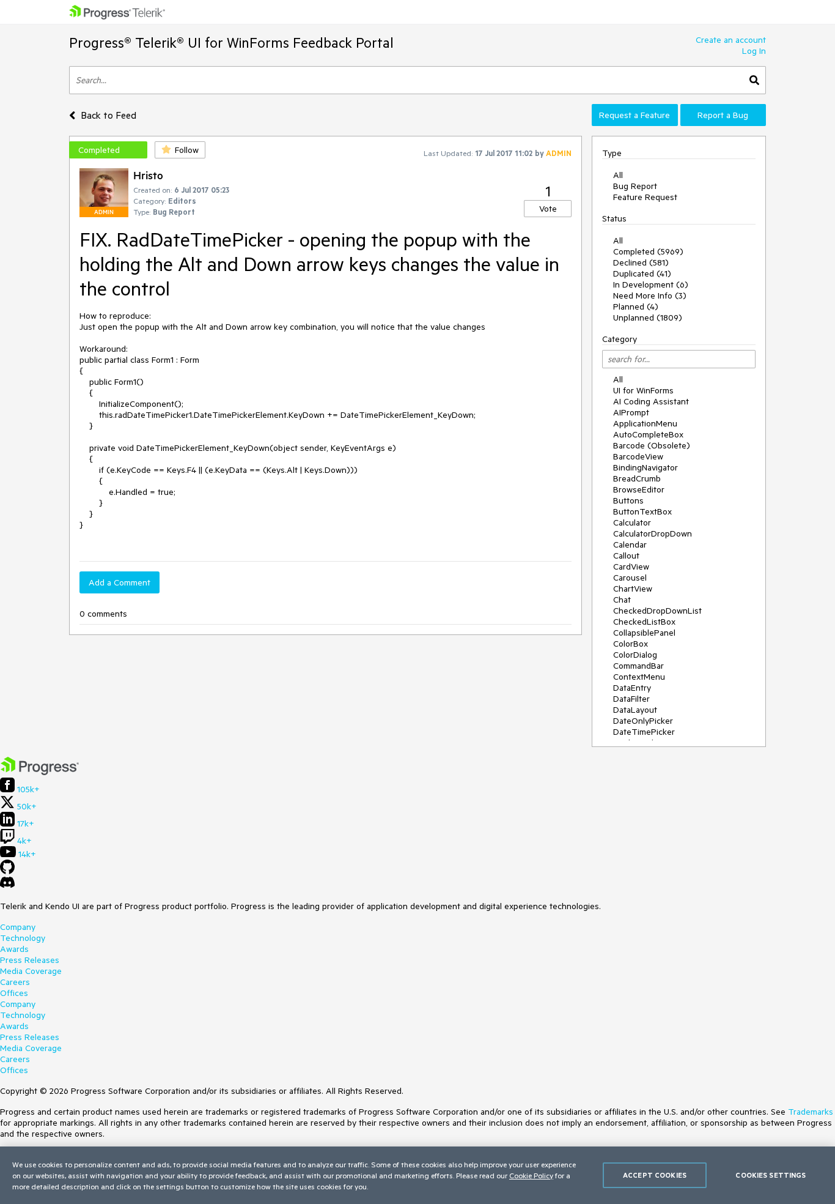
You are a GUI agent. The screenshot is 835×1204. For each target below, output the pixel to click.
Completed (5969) (648, 251)
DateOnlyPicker (643, 720)
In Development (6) (650, 284)
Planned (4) (635, 306)
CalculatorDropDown (652, 533)
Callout (626, 555)
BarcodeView (638, 456)
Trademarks (810, 1111)
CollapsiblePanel (644, 632)
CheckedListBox (644, 621)
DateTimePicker (644, 731)
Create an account (731, 39)
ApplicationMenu (645, 423)
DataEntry (632, 687)
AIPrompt (631, 412)
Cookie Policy (531, 1175)
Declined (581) (641, 262)
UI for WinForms (643, 390)
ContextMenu (639, 676)
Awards (14, 948)
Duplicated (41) (642, 273)
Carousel (630, 577)
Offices (14, 992)
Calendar (630, 544)
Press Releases (29, 959)
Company (17, 926)
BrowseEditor (638, 489)
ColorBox (630, 643)
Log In (754, 50)
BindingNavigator (645, 467)
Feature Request (645, 197)
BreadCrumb (637, 478)
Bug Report (635, 185)
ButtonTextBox (642, 511)
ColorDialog (635, 654)
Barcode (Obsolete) (651, 445)
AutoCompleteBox (648, 434)
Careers (15, 981)
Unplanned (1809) (647, 317)
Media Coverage (31, 970)
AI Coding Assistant (651, 401)
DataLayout (635, 709)
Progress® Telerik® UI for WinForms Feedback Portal (231, 42)
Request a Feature (634, 115)
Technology (22, 937)
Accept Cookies (654, 1175)
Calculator (632, 522)
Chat (622, 599)
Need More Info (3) (649, 295)
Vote (548, 208)
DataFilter (631, 698)
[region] (417, 1175)
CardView (631, 566)
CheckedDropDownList (657, 610)
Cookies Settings (770, 1175)
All (618, 174)
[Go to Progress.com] (39, 772)
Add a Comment (119, 582)
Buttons (628, 500)
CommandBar (638, 665)
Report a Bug (722, 115)
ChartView (632, 588)
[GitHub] (7, 871)
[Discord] (7, 885)
